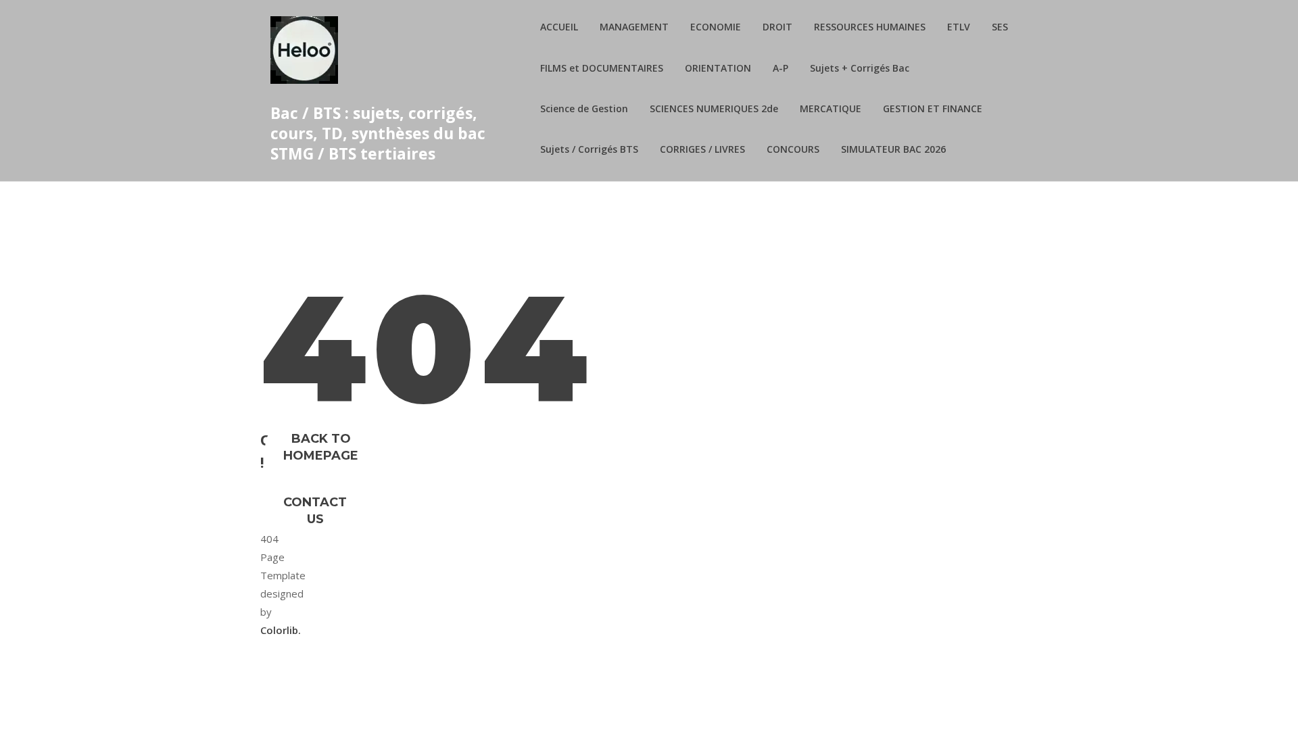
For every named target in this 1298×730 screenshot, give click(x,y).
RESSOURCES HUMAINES (870, 26)
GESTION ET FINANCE (932, 108)
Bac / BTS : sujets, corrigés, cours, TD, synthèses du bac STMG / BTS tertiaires (377, 133)
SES (1000, 26)
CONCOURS (793, 149)
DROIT (777, 26)
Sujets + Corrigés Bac (859, 68)
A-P (780, 68)
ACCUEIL (559, 26)
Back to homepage (320, 447)
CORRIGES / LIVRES (702, 149)
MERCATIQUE (830, 108)
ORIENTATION (718, 68)
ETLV (958, 26)
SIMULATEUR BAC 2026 (893, 149)
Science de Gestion (584, 108)
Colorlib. (280, 630)
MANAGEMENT (634, 26)
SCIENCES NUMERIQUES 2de (714, 108)
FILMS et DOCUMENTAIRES (601, 68)
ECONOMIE (715, 26)
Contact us (315, 511)
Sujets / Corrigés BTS (589, 149)
